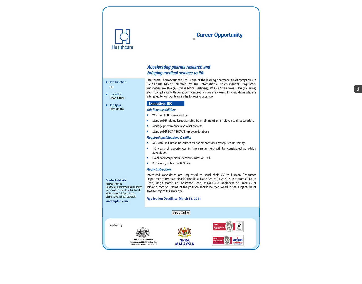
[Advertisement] (181, 272)
